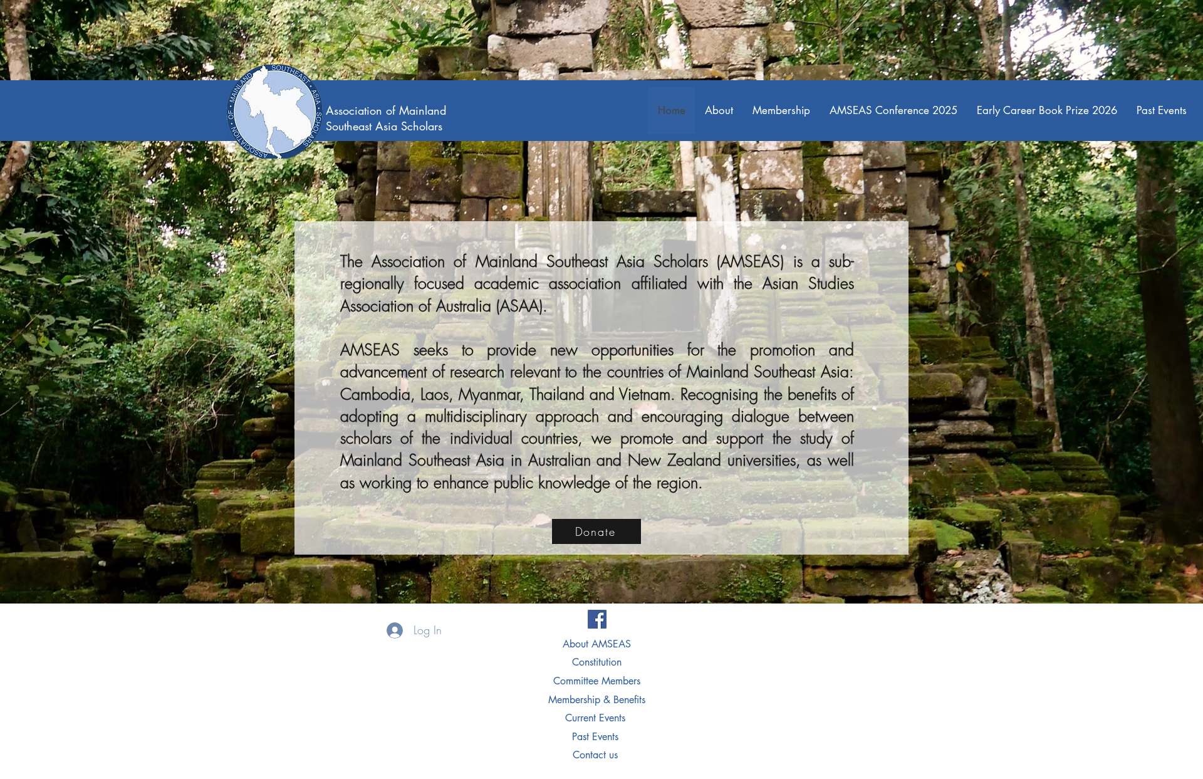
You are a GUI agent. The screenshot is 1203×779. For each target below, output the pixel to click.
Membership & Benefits (596, 699)
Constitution (597, 662)
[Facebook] (597, 619)
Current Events (596, 717)
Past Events (597, 736)
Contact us (595, 754)
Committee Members (596, 681)
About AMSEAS (597, 644)
